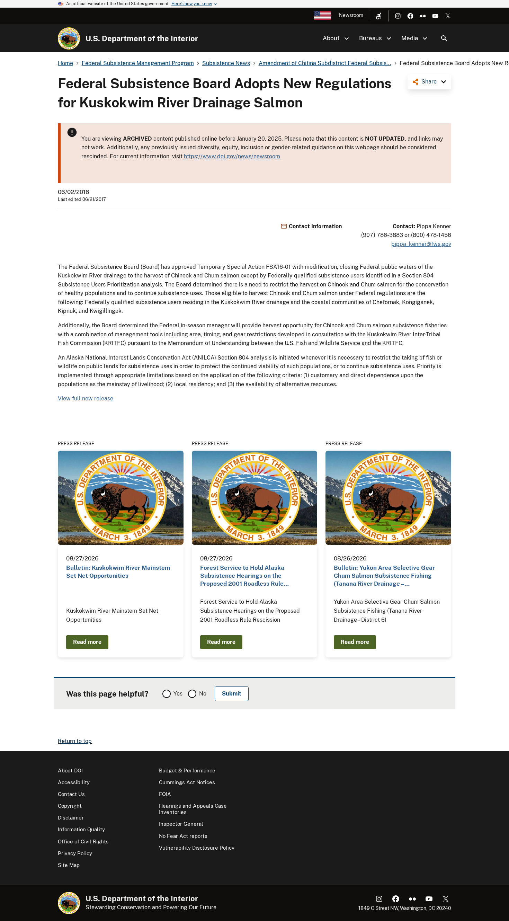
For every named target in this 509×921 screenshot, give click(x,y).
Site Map (69, 865)
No (202, 693)
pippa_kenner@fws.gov (421, 244)
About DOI (70, 770)
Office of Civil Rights (83, 841)
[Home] (69, 38)
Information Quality (81, 829)
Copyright (70, 806)
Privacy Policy (75, 853)
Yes (177, 693)
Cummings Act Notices (187, 782)
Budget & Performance (187, 770)
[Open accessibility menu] (379, 15)
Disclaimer (71, 818)
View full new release (85, 398)
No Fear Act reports (183, 836)
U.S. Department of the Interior (142, 38)
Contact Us (71, 794)
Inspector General (181, 824)
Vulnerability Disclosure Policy (196, 848)
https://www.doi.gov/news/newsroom (232, 156)
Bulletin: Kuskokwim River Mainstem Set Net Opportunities (118, 571)
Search (444, 38)
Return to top (75, 741)
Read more (87, 642)
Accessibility (74, 782)
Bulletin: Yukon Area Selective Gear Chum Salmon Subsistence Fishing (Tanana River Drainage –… (384, 575)
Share (429, 81)
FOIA (165, 794)
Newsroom (351, 15)
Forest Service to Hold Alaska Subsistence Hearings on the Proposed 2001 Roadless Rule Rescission (242, 576)
